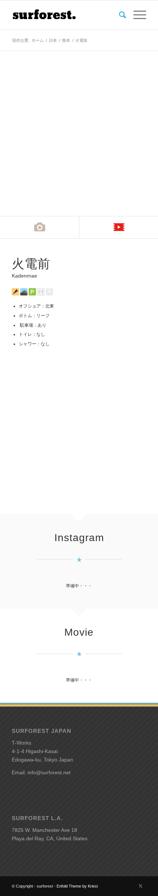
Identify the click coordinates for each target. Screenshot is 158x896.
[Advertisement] (79, 426)
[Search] (119, 15)
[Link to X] (140, 885)
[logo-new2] (65, 15)
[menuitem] (119, 15)
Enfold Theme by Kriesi (77, 886)
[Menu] (136, 15)
